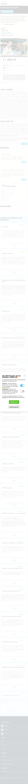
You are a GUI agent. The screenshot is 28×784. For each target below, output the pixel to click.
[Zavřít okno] (25, 375)
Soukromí (4, 397)
